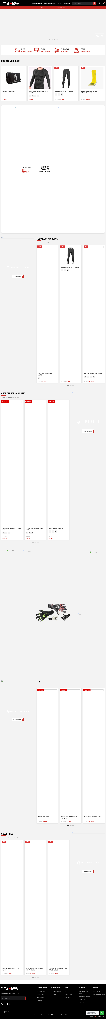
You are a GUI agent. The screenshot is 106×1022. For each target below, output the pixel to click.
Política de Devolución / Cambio (57, 1014)
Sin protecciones (40, 997)
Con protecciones (40, 994)
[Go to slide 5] (56, 39)
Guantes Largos (54, 994)
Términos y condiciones (46, 1014)
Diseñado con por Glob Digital (96, 1016)
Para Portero (81, 1002)
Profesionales (39, 1000)
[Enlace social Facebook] (8, 1004)
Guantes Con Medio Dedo (56, 991)
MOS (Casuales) (68, 997)
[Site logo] (10, 3)
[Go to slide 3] (52, 39)
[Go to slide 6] (57, 39)
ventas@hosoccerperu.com (99, 994)
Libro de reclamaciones (8, 1012)
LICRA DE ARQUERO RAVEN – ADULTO (64, 91)
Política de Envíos (68, 1014)
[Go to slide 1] (49, 39)
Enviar (25, 998)
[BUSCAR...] (94, 3)
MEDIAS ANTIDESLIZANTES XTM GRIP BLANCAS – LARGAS (35, 969)
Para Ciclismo (82, 999)
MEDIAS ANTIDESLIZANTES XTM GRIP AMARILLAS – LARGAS (90, 92)
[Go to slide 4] (54, 39)
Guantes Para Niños (41, 991)
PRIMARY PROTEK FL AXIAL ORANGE (93, 373)
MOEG (66, 991)
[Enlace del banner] (17, 260)
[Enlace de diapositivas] (53, 613)
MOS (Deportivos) (68, 994)
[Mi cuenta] (99, 3)
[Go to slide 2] (51, 39)
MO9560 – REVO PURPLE (43, 816)
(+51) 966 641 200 (96, 991)
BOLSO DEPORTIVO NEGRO (9, 91)
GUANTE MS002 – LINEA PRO (56, 528)
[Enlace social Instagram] (10, 1004)
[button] (97, 35)
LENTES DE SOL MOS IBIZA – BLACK (92, 816)
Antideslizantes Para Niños (84, 996)
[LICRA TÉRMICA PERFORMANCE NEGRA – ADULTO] (40, 78)
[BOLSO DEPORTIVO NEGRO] (13, 78)
